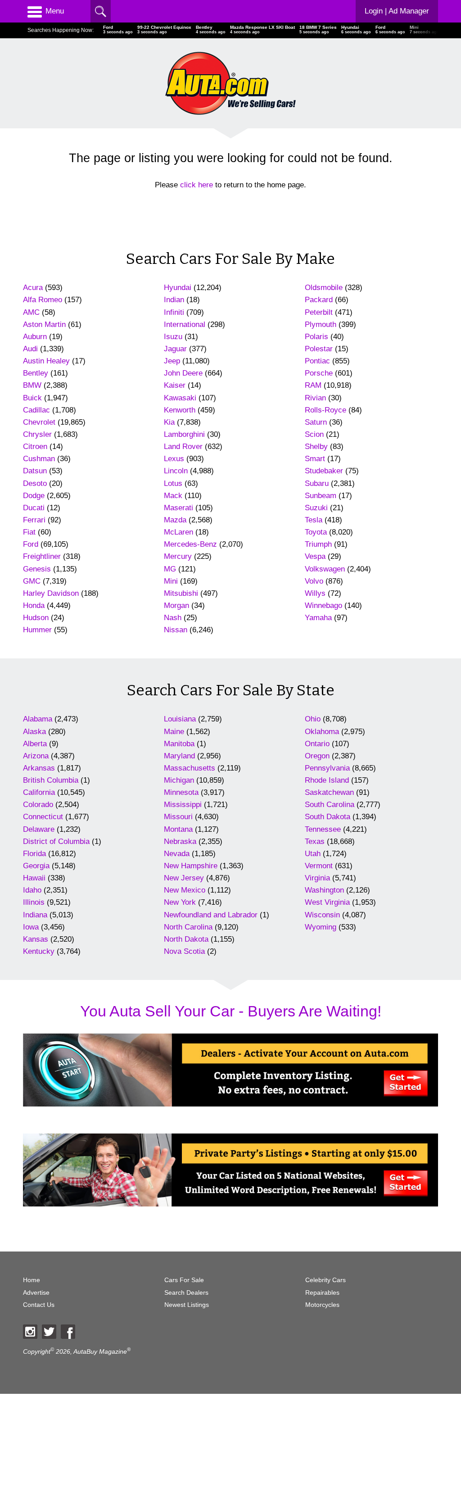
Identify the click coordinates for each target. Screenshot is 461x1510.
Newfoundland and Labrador (211, 915)
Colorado (38, 804)
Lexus (174, 458)
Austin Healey (46, 361)
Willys (315, 593)
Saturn (316, 422)
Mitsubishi (181, 593)
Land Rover (183, 446)
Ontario (317, 743)
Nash (172, 617)
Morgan (176, 605)
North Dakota (186, 939)
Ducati (34, 507)
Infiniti (174, 312)
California (39, 792)
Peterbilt (319, 312)
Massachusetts (189, 768)
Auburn (35, 336)
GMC (32, 581)
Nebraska (180, 841)
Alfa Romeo (42, 299)
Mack (173, 495)
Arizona (36, 756)
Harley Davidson (51, 593)
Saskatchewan (329, 792)
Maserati (178, 507)
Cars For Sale (184, 1280)
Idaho (32, 890)
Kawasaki (180, 398)
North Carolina (188, 927)
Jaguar (175, 349)
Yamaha (318, 617)
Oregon (317, 756)
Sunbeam (320, 495)
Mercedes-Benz (190, 544)
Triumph (318, 544)
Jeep (172, 361)
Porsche (319, 373)
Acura (33, 287)
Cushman (39, 458)
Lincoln (176, 471)
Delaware (38, 829)
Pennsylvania (327, 768)
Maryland (179, 756)
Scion (314, 434)
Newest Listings (186, 1304)
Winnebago (323, 605)
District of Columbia (56, 841)
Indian (174, 299)
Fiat (29, 532)
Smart (315, 458)
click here (196, 185)
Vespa (315, 556)
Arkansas (39, 768)
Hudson (36, 617)
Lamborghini (184, 434)
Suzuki (316, 507)
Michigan (179, 780)
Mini (171, 581)
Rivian (315, 398)
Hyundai (177, 287)
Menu (54, 11)
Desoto (35, 483)
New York (180, 902)
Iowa (31, 927)
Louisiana (180, 719)
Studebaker (324, 471)
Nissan (175, 630)
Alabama (37, 719)
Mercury (178, 556)
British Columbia (50, 780)
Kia (169, 422)
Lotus (173, 483)
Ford (30, 544)
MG (170, 569)
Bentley (35, 373)
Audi (30, 349)
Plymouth (320, 324)
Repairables (322, 1292)
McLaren (178, 532)
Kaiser (174, 385)
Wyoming (320, 927)
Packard (319, 299)
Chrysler (37, 434)
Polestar (319, 349)
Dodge (34, 495)
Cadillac (36, 410)
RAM (313, 385)
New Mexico (184, 890)
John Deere (183, 373)
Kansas (35, 939)
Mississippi (183, 804)
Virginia (317, 878)
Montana (178, 829)
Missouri (178, 816)
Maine (174, 731)
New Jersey (184, 878)
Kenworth (179, 410)
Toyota (316, 532)
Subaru (317, 483)
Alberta (35, 743)
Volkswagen (325, 569)
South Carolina (329, 804)
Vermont (319, 866)
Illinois (34, 902)
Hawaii (34, 878)
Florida (34, 853)
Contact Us (38, 1304)
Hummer (37, 630)
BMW (32, 385)
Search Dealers (186, 1292)
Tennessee (323, 829)
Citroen (35, 446)
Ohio (313, 719)
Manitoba (179, 743)
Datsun (35, 471)
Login (397, 11)
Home (31, 1280)
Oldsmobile (324, 287)
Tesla (313, 520)
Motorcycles (322, 1304)
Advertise (36, 1292)
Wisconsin (322, 915)
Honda (34, 605)
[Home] (230, 83)
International (184, 324)
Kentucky (38, 951)
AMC (31, 312)
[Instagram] (30, 1331)
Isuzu (173, 336)
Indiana (35, 915)
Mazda (175, 520)
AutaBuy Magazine (100, 1351)
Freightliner (42, 556)
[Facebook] (68, 1331)
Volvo (314, 581)
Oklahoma (322, 731)
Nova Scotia (184, 951)
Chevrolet (39, 422)
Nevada (177, 853)
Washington (324, 890)
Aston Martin (44, 324)
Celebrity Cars (325, 1280)
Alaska (34, 731)
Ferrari (34, 520)
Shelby (316, 446)
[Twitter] (49, 1331)
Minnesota (181, 792)
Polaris (316, 336)
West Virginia (327, 902)
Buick (32, 398)
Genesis (37, 569)
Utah (313, 853)
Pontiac (317, 361)
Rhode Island (327, 780)
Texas (315, 841)
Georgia (36, 866)
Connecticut (43, 816)
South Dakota (327, 816)
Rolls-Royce (325, 410)
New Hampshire (190, 866)
